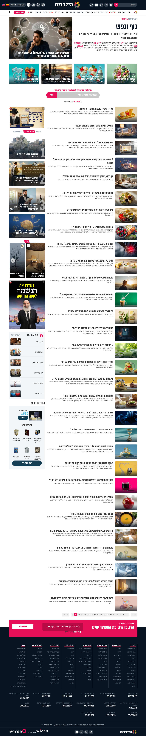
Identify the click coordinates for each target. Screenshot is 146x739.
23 (79, 615)
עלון (67, 12)
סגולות (72, 664)
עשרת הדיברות (69, 658)
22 (82, 615)
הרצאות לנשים (37, 674)
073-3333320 (24, 698)
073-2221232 (46, 696)
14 (108, 615)
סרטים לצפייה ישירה (85, 658)
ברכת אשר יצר (21, 683)
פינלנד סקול (70, 661)
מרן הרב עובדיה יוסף (53, 652)
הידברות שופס (131, 677)
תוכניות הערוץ (102, 645)
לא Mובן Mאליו (102, 652)
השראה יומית (103, 677)
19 (92, 615)
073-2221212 (111, 696)
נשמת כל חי (21, 680)
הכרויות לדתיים (69, 677)
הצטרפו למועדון (18, 12)
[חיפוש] (116, 5)
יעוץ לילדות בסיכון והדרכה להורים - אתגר (19, 694)
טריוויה (89, 670)
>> (64, 615)
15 (104, 615)
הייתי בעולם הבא (102, 680)
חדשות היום (117, 655)
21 (85, 615)
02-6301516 (133, 707)
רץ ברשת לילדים (86, 652)
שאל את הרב (80, 12)
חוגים (89, 680)
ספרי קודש (71, 680)
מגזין (124, 12)
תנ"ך (72, 652)
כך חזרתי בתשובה (101, 674)
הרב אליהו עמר (54, 683)
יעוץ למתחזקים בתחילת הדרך (42, 693)
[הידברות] (67, 5)
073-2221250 (111, 715)
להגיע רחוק (103, 670)
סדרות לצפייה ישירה (85, 661)
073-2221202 (89, 715)
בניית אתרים (32, 732)
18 (95, 615)
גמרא (72, 655)
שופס (62, 12)
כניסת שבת (132, 667)
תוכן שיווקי (118, 683)
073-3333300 (111, 705)
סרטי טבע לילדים (86, 674)
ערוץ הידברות (131, 652)
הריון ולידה (39, 670)
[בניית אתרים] (42, 732)
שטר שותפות (112, 12)
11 (117, 615)
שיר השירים (21, 677)
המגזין (119, 652)
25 (72, 615)
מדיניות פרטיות (131, 649)
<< (135, 615)
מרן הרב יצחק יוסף (53, 655)
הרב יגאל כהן (55, 661)
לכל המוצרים (27, 463)
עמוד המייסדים (131, 680)
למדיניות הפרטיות (69, 101)
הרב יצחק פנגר (54, 658)
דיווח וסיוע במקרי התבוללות (64, 703)
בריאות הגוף (97, 43)
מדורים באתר (116, 645)
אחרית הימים (70, 674)
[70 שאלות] (33, 5)
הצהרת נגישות (131, 683)
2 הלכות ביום (131, 661)
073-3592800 (67, 696)
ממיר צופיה (134, 712)
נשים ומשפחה (37, 645)
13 (111, 615)
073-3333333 (132, 715)
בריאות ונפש (70, 670)
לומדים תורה (70, 649)
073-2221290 (46, 705)
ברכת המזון (22, 661)
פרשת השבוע (117, 677)
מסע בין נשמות (102, 667)
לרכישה (23, 417)
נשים (119, 658)
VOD (129, 12)
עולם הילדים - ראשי (85, 649)
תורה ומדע (118, 667)
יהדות (119, 649)
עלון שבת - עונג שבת (87, 693)
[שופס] (38, 5)
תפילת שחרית (21, 649)
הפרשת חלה (38, 677)
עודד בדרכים (103, 649)
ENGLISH (38, 12)
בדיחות (89, 655)
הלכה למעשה (102, 658)
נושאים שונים (69, 645)
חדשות (120, 12)
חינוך (72, 667)
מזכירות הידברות (132, 693)
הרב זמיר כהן (104, 12)
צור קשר (45, 12)
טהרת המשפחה (37, 655)
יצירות (89, 677)
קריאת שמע (21, 667)
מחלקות (57, 12)
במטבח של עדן (102, 655)
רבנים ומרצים (54, 645)
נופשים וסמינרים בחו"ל (87, 712)
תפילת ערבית (21, 655)
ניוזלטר (133, 658)
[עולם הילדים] (43, 5)
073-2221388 (89, 696)
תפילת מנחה (21, 652)
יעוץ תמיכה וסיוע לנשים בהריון (85, 703)
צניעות (40, 664)
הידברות (122, 43)
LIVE (31, 12)
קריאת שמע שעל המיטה (17, 686)
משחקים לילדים (86, 664)
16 (101, 615)
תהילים (23, 670)
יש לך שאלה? (15, 335)
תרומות (51, 12)
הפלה (40, 667)
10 (120, 615)
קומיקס (89, 667)
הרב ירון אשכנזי (54, 667)
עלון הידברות (131, 655)
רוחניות (119, 661)
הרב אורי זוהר (55, 674)
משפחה (118, 664)
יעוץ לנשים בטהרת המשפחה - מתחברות (128, 704)
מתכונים (39, 652)
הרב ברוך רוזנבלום (53, 670)
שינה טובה (80, 45)
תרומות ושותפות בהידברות (108, 693)
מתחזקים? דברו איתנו (17, 4)
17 (98, 615)
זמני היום (72, 12)
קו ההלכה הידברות (110, 703)
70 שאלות (87, 12)
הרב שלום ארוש (54, 677)
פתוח (105, 661)
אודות (133, 686)
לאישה (40, 649)
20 (88, 615)
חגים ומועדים (117, 680)
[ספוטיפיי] (29, 5)
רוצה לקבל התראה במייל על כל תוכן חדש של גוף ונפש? (73, 90)
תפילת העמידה (20, 658)
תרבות (119, 670)
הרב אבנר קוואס (54, 680)
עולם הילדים (95, 12)
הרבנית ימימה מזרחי (36, 661)
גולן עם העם (103, 664)
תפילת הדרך (21, 674)
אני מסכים (72, 101)
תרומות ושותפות (130, 674)
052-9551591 (89, 705)
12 (114, 615)
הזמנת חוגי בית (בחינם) (44, 703)
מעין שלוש (22, 664)
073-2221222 (132, 696)
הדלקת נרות (38, 658)
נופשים (133, 670)
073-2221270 (24, 705)
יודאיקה (72, 683)
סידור (23, 645)
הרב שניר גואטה (54, 664)
